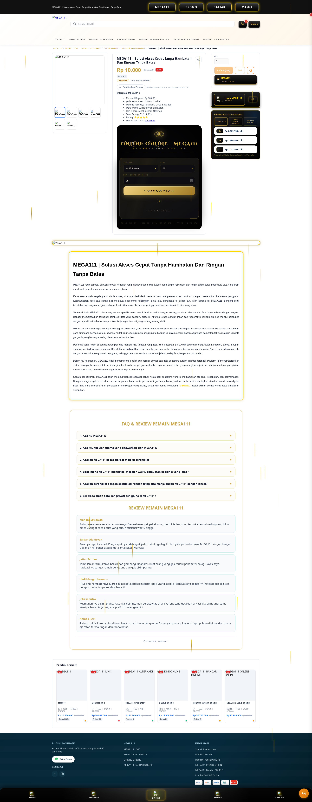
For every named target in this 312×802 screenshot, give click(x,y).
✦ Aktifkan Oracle (159, 190)
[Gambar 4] (95, 112)
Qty (216, 56)
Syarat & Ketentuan (205, 749)
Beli (240, 70)
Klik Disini (150, 120)
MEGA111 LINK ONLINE (216, 39)
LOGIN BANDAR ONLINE (186, 39)
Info (253, 99)
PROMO (191, 7)
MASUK (247, 7)
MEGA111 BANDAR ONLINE (154, 39)
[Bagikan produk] (198, 60)
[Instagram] (62, 774)
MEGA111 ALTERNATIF (101, 39)
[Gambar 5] (60, 124)
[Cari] (74, 24)
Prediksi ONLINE (250, 121)
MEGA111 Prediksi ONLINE (209, 764)
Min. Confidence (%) (136, 175)
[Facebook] (55, 774)
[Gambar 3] (83, 112)
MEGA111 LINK (77, 39)
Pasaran (128, 162)
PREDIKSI (218, 797)
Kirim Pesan (65, 759)
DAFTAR (219, 7)
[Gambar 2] (72, 112)
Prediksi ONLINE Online (207, 775)
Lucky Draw (221, 121)
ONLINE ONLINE (126, 39)
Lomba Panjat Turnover (235, 121)
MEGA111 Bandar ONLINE (209, 770)
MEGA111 (162, 7)
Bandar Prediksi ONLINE (208, 759)
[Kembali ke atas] (304, 785)
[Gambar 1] (60, 112)
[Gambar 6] (72, 124)
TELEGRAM (94, 797)
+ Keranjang (223, 70)
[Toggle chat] (304, 793)
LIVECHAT (279, 797)
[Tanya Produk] (250, 70)
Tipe (162, 162)
